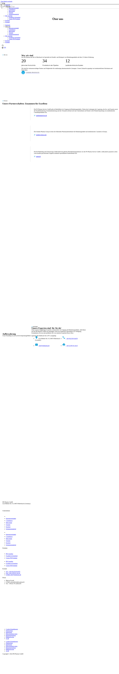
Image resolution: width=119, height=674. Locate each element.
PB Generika (8, 16)
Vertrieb (11, 12)
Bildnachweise (10, 637)
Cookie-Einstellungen (12, 629)
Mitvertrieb (12, 11)
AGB (7, 638)
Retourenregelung (11, 635)
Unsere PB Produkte (14, 19)
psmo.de (38, 156)
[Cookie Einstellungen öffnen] (14, 672)
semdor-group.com (41, 135)
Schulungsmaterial (14, 14)
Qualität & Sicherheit (14, 17)
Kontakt (7, 22)
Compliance (12, 9)
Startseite (7, 5)
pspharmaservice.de (41, 115)
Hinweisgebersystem (11, 634)
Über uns (7, 6)
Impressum (9, 632)
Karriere (7, 20)
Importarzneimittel (14, 8)
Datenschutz (9, 631)
